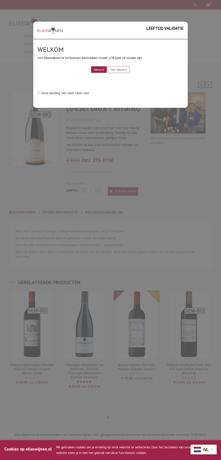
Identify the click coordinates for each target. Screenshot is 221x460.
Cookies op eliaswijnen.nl (28, 449)
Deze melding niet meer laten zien (65, 93)
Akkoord (99, 70)
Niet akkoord (118, 70)
